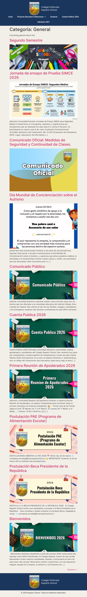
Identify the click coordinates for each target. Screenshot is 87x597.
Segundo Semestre (26, 40)
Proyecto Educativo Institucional (30, 17)
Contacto (53, 17)
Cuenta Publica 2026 (70, 17)
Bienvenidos (20, 519)
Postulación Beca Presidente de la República (39, 468)
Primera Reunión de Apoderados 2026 (42, 365)
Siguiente (72, 569)
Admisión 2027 (43, 22)
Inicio (10, 17)
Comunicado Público (27, 266)
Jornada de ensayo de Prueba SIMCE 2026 (41, 75)
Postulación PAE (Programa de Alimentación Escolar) (35, 418)
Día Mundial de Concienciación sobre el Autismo (43, 197)
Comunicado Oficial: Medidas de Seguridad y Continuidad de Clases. (40, 142)
